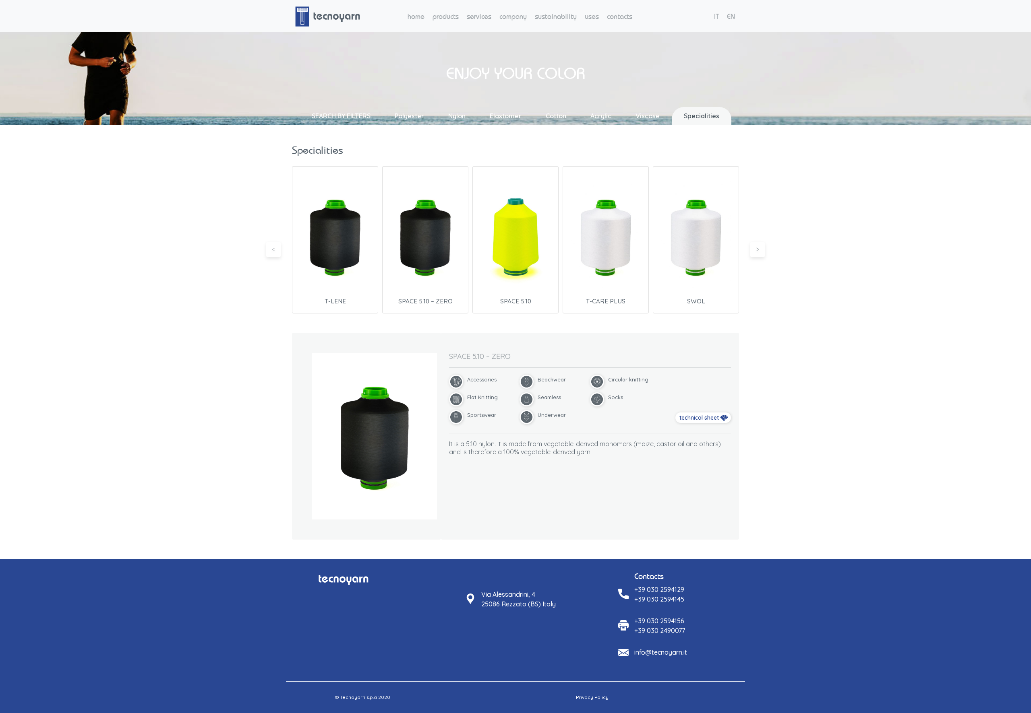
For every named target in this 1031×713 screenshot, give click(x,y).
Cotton (556, 116)
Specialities (701, 116)
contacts (619, 16)
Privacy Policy (592, 697)
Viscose (648, 116)
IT (716, 16)
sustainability (556, 16)
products (446, 16)
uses (592, 16)
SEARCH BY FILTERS (341, 116)
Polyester (409, 116)
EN (731, 16)
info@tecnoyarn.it (660, 652)
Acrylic (600, 116)
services (479, 16)
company (513, 16)
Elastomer (506, 116)
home (416, 16)
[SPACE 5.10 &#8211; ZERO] (374, 436)
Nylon (457, 116)
